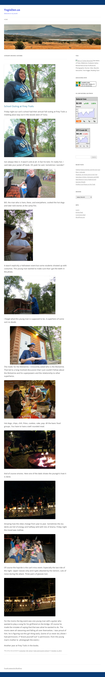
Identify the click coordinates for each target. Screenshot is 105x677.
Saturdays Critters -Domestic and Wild (87, 177)
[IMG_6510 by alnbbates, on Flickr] (29, 314)
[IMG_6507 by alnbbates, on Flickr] (29, 197)
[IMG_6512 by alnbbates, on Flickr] (29, 418)
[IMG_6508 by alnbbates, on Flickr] (18, 260)
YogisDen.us (12, 10)
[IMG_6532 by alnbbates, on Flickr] (29, 519)
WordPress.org (80, 217)
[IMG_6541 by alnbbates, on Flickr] (29, 616)
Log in (77, 210)
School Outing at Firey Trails (19, 106)
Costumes (22, 651)
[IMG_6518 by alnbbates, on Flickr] (29, 156)
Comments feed (80, 215)
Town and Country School (41, 651)
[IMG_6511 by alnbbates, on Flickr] (35, 364)
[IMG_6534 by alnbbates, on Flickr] (29, 562)
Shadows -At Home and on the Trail (86, 174)
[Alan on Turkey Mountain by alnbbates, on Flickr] (84, 61)
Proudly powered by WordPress (13, 668)
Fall (27, 651)
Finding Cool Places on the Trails (85, 184)
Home (6, 19)
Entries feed (79, 212)
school (31, 651)
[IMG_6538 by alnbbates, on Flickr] (29, 468)
